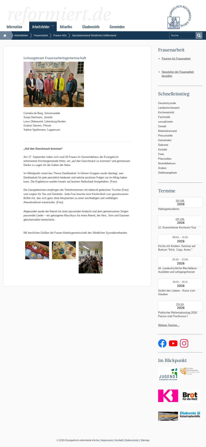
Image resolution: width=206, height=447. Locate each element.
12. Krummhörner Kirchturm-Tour (177, 227)
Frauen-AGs (60, 35)
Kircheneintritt (166, 112)
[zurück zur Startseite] (7, 35)
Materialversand (167, 130)
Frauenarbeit (41, 35)
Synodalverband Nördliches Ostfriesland (94, 35)
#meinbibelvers (167, 163)
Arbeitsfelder (41, 26)
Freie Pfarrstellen (164, 156)
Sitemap (144, 440)
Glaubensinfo (91, 26)
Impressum (107, 440)
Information (14, 26)
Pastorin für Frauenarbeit (176, 58)
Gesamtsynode (167, 103)
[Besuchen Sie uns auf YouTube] (173, 346)
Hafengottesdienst (168, 208)
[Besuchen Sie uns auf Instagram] (184, 346)
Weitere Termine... (168, 325)
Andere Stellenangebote (167, 170)
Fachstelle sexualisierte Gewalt (165, 122)
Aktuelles (66, 26)
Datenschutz (132, 440)
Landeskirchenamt (168, 107)
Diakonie (163, 144)
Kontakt (162, 149)
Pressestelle (165, 135)
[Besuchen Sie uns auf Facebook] (162, 346)
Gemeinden (117, 26)
